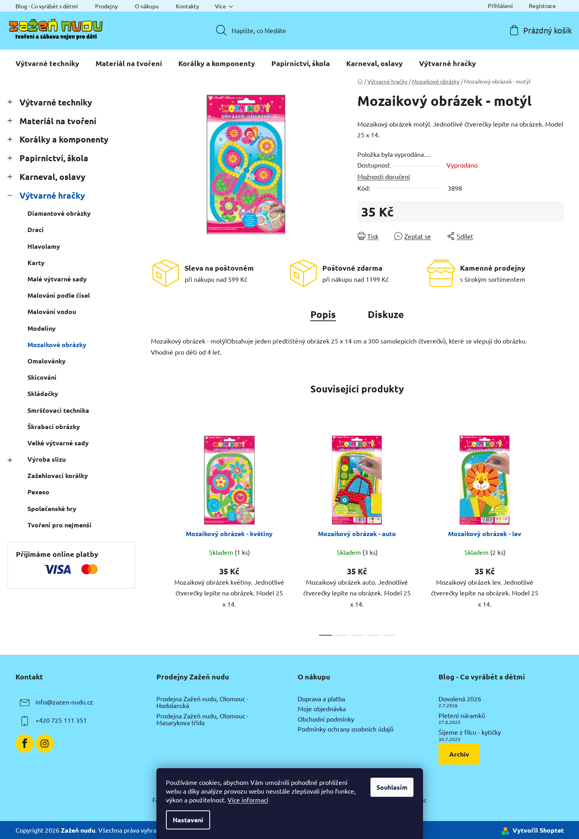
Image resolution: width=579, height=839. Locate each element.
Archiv (459, 754)
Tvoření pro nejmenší (59, 525)
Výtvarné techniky (55, 102)
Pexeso (38, 492)
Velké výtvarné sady (58, 443)
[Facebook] (25, 743)
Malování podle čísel (58, 295)
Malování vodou (51, 311)
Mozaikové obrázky (56, 344)
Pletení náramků (462, 715)
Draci (35, 229)
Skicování (42, 377)
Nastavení (188, 820)
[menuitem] (47, 63)
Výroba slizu (46, 459)
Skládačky (42, 393)
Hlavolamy (43, 246)
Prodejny (106, 6)
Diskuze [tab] (386, 314)
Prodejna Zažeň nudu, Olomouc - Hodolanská (202, 702)
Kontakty (187, 6)
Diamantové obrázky (59, 213)
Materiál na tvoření (57, 120)
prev (157, 533)
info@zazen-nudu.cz (64, 702)
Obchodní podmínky (326, 719)
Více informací (248, 800)
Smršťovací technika (58, 410)
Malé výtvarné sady (57, 279)
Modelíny (41, 328)
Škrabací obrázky (53, 426)
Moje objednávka (322, 708)
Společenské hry (51, 508)
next (557, 533)
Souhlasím (391, 787)
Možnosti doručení (383, 176)
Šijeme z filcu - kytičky (470, 732)
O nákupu (147, 6)
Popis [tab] (323, 314)
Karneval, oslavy (52, 176)
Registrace (542, 5)
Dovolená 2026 (460, 698)
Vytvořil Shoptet (538, 830)
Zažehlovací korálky (57, 475)
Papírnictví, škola (53, 157)
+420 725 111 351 (61, 720)
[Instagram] (44, 743)
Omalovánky (46, 361)
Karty (36, 262)
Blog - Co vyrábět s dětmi (47, 6)
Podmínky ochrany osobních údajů (346, 729)
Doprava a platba (321, 698)
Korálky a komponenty (63, 139)
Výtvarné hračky (52, 195)
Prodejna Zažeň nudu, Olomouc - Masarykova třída (202, 719)
